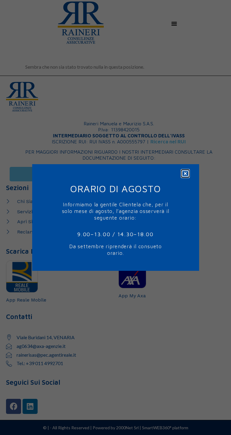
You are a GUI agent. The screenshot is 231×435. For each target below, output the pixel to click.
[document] (115, 217)
